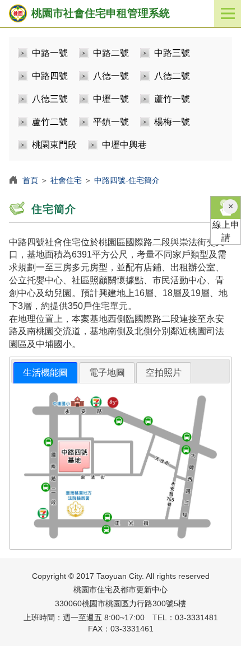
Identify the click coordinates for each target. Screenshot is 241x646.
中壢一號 (111, 99)
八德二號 (172, 76)
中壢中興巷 (124, 144)
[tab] (45, 373)
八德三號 (50, 99)
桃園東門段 (54, 144)
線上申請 (225, 231)
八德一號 (111, 76)
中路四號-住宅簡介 (127, 180)
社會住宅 (66, 180)
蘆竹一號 (172, 99)
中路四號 (50, 76)
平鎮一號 (111, 122)
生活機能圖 (45, 372)
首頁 (30, 180)
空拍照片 (164, 372)
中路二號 (111, 53)
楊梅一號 (172, 122)
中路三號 (172, 53)
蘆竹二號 (50, 122)
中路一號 (50, 53)
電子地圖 (107, 372)
